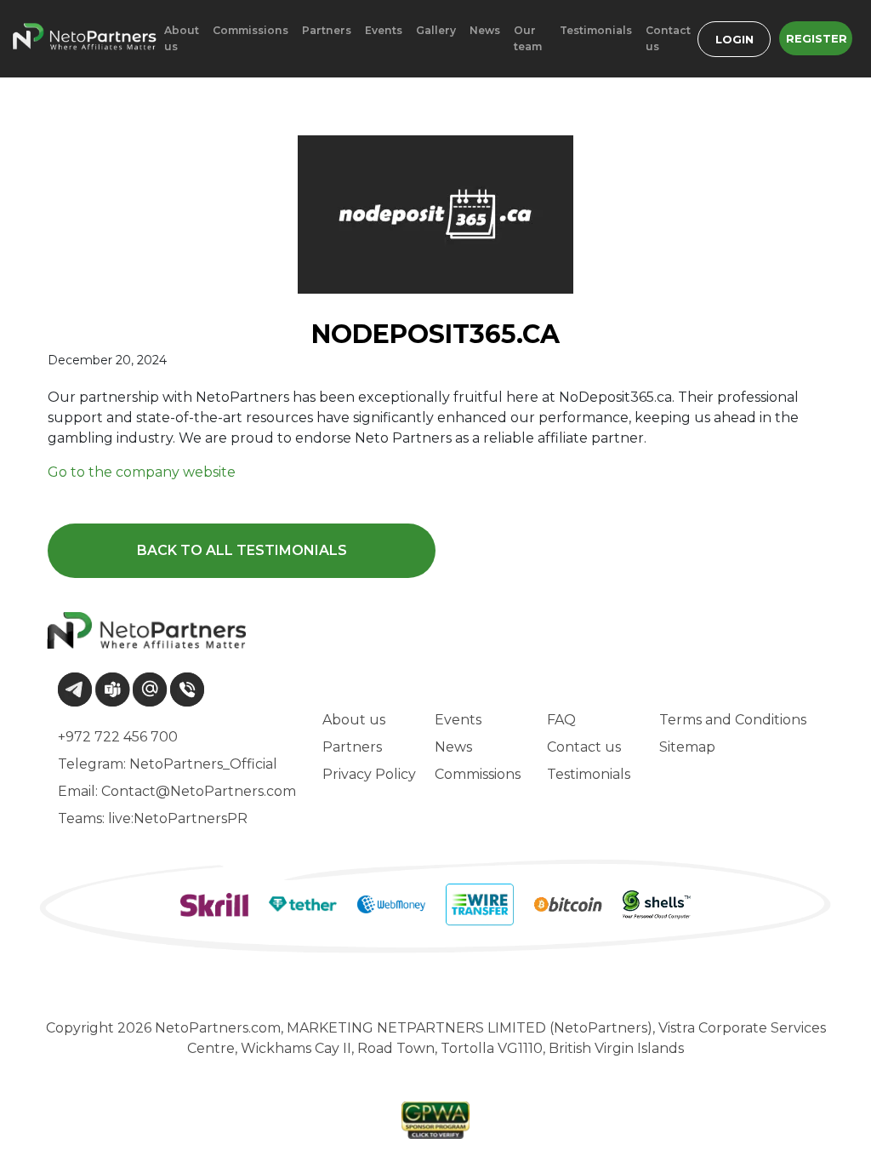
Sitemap (687, 747)
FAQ (561, 720)
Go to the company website (142, 472)
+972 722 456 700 (118, 737)
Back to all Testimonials (242, 550)
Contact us (584, 747)
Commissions (478, 774)
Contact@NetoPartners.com (198, 791)
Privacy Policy (369, 774)
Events (458, 720)
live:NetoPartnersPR (178, 818)
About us (353, 720)
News (453, 747)
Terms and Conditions (732, 720)
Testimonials (588, 774)
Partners (352, 747)
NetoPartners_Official (203, 764)
